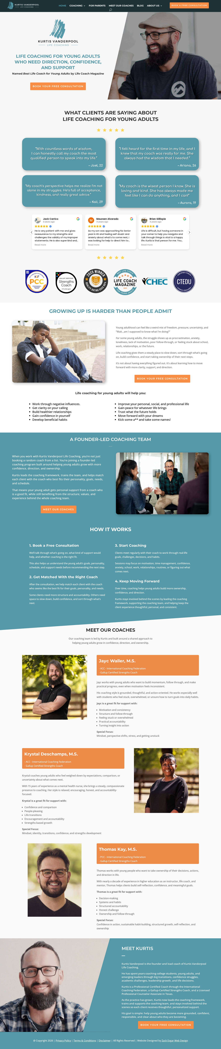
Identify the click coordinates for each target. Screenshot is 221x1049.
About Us (153, 5)
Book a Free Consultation (189, 5)
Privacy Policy (63, 1040)
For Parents (97, 5)
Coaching (76, 5)
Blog (140, 5)
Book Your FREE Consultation (58, 86)
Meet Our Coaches (121, 5)
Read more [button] (40, 245)
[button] (189, 232)
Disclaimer (105, 1040)
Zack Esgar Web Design (175, 1040)
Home (62, 5)
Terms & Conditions (85, 1040)
